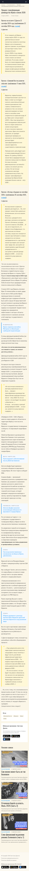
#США (5, 718)
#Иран (21, 716)
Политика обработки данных (9, 860)
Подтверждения (11, 4)
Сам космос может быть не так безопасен (13, 773)
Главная (3, 4)
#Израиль (16, 716)
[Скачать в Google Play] (15, 736)
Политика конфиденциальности (9, 858)
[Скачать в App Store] (7, 736)
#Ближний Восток (8, 716)
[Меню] (26, 2)
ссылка (17, 26)
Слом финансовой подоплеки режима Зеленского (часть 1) (12, 836)
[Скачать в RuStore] (6, 739)
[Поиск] (3, 1)
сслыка (3, 197)
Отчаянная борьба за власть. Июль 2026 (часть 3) (12, 804)
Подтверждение (5, 769)
